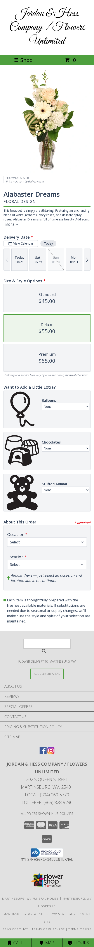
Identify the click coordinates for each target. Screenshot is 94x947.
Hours (80, 943)
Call (17, 943)
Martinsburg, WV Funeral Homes (30, 898)
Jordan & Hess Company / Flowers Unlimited (47, 27)
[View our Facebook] (43, 752)
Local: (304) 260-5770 (47, 795)
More (9, 224)
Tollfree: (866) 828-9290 (47, 802)
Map (48, 943)
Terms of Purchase (48, 929)
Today (48, 243)
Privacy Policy (15, 929)
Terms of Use (79, 929)
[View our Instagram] (50, 752)
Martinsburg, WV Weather (26, 914)
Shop (26, 59)
